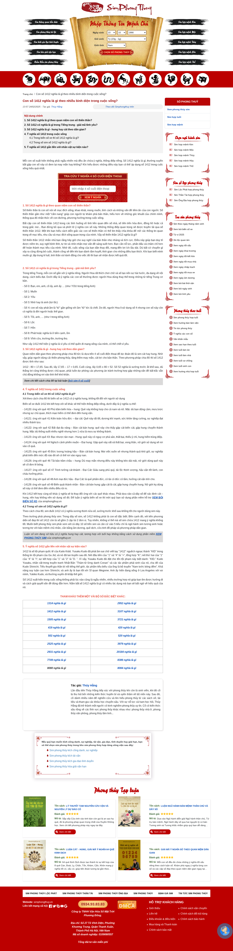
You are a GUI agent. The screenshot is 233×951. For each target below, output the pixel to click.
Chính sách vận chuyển (194, 908)
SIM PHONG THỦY (143, 893)
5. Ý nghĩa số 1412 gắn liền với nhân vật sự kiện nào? (56, 147)
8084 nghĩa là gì (126, 668)
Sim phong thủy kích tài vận (64, 755)
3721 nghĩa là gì (126, 619)
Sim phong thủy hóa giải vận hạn (67, 766)
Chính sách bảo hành (193, 919)
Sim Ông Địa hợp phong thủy (188, 200)
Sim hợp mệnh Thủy (187, 42)
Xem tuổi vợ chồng (182, 360)
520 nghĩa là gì (126, 635)
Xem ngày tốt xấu (182, 245)
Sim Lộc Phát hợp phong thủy (188, 189)
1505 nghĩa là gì (56, 619)
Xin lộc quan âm (181, 240)
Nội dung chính (33, 115)
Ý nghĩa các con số (183, 333)
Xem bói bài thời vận (183, 283)
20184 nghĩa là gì (127, 652)
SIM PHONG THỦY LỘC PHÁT (41, 893)
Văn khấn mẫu (180, 339)
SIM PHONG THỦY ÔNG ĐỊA (113, 893)
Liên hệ (153, 913)
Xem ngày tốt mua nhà (184, 261)
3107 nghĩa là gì (126, 611)
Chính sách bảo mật (160, 929)
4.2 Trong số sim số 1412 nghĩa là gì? (50, 142)
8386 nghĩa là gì (126, 660)
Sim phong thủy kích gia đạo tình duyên (71, 761)
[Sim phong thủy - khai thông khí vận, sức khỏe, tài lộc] (116, 9)
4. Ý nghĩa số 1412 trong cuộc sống (45, 134)
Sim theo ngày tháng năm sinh (188, 224)
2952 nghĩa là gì (126, 603)
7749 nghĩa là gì (56, 660)
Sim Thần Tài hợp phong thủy (188, 195)
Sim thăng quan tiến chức (46, 22)
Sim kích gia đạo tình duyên (46, 42)
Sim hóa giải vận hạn (46, 52)
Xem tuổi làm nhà (182, 355)
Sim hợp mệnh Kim (187, 22)
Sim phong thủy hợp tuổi (185, 317)
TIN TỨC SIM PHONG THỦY (193, 893)
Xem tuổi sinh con (182, 366)
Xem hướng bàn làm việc (186, 323)
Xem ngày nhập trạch (184, 267)
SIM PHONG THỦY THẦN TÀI (77, 893)
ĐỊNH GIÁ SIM (165, 893)
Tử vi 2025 (178, 234)
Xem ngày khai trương (184, 251)
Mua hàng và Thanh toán (163, 924)
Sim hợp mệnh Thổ (186, 62)
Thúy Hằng (56, 106)
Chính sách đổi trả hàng (194, 913)
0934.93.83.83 (93, 904)
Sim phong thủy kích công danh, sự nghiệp (73, 750)
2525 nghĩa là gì (56, 643)
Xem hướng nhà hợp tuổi (186, 371)
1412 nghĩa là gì (56, 611)
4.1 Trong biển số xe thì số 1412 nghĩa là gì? (54, 138)
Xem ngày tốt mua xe (184, 272)
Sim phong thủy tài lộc (46, 32)
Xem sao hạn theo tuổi (184, 344)
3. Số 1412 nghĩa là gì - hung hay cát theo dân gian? (55, 129)
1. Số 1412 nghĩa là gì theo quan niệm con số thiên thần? (58, 120)
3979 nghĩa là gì (126, 643)
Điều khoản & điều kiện (162, 919)
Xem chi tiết (65, 832)
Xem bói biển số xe (183, 229)
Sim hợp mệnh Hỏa (187, 52)
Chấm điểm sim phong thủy (46, 62)
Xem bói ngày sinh (182, 288)
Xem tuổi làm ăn (181, 350)
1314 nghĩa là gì (56, 603)
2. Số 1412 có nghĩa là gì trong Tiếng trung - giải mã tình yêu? (60, 124)
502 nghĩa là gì (56, 635)
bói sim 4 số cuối (79, 380)
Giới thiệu (154, 908)
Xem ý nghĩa (92, 197)
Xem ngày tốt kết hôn (184, 256)
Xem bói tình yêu (181, 294)
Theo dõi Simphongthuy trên (120, 106)
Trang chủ (28, 94)
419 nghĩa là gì (56, 627)
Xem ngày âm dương (184, 278)
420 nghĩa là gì (126, 627)
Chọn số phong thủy (116, 52)
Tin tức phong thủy (182, 328)
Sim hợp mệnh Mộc (187, 32)
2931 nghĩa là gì (56, 652)
